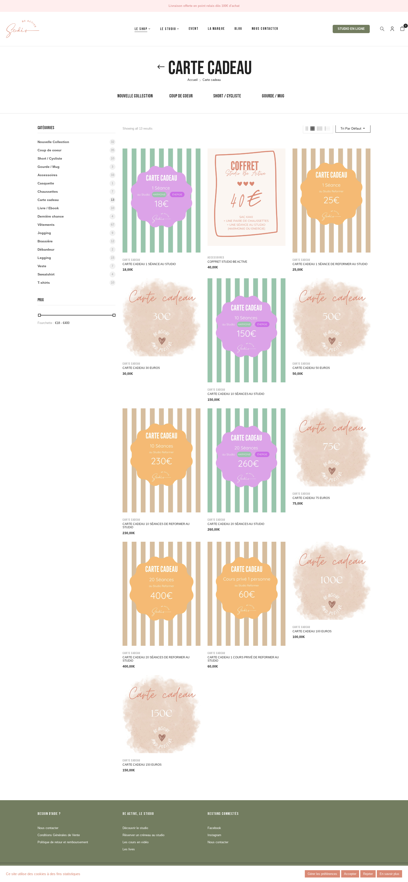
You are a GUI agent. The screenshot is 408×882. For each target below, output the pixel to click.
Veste (42, 266)
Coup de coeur (181, 96)
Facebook (214, 828)
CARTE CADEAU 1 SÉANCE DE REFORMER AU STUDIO (330, 264)
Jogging (44, 233)
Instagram (214, 835)
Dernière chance (51, 216)
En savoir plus (389, 874)
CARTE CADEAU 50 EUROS (311, 368)
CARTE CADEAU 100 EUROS (312, 631)
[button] (402, 29)
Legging (44, 258)
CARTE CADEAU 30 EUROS (141, 368)
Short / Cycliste (227, 96)
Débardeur (46, 249)
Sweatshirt (46, 274)
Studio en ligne (351, 29)
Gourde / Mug (273, 96)
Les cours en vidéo (136, 842)
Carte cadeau (48, 200)
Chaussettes (48, 191)
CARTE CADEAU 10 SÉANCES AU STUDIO (236, 394)
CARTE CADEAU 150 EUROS (142, 764)
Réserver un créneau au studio (143, 835)
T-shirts (44, 282)
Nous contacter (48, 828)
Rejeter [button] (368, 874)
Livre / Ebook (48, 208)
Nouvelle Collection (135, 96)
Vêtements (46, 225)
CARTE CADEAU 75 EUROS (311, 498)
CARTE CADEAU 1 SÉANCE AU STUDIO (149, 264)
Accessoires (47, 175)
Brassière (45, 241)
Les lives (129, 849)
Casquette (46, 183)
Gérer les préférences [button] (322, 874)
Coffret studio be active (227, 261)
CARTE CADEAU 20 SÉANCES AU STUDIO (236, 524)
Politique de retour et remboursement (63, 842)
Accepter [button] (350, 874)
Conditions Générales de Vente (59, 835)
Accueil (192, 80)
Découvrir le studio (135, 828)
